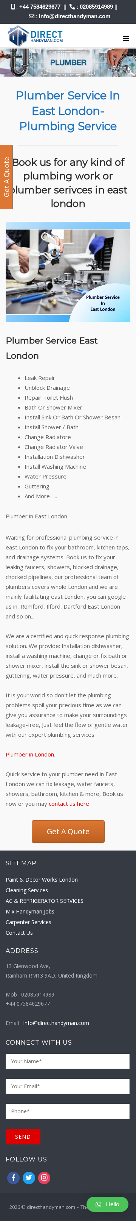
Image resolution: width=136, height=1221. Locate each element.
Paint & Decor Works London (42, 879)
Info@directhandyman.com (74, 16)
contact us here (69, 803)
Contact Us (19, 932)
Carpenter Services (28, 922)
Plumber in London (30, 754)
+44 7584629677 (39, 6)
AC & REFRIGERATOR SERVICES (44, 900)
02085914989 (96, 6)
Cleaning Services (27, 890)
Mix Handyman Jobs (30, 911)
